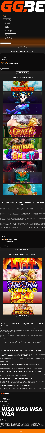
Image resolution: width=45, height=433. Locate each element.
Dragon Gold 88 (8, 20)
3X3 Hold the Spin (8, 37)
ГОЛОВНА (4, 15)
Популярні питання (6, 399)
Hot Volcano (7, 34)
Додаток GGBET (6, 403)
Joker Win (7, 26)
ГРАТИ (5, 245)
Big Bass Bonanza (8, 30)
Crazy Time (7, 27)
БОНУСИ (4, 16)
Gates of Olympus (8, 23)
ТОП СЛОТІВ (6, 39)
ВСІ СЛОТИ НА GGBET (22, 72)
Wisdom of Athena (8, 38)
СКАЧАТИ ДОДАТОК (7, 18)
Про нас (4, 398)
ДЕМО (5, 82)
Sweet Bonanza (8, 22)
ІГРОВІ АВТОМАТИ (6, 19)
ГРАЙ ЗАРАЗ (7, 84)
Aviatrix (6, 24)
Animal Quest (7, 29)
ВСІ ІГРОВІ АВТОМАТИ (22, 249)
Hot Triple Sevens (8, 35)
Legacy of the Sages (9, 31)
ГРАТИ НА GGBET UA (4, 69)
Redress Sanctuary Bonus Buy (10, 33)
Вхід (15, 430)
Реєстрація (28, 430)
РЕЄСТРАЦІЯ (22, 46)
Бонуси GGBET (6, 405)
